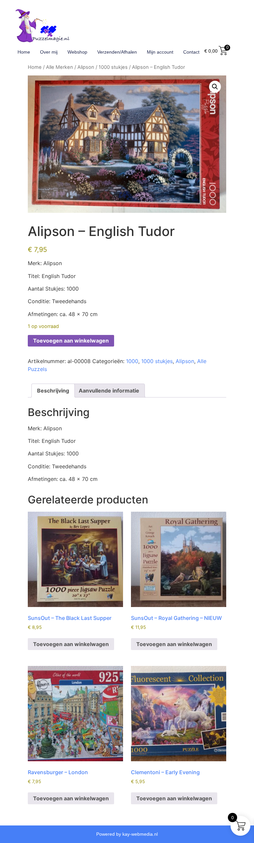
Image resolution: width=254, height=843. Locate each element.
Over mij (49, 52)
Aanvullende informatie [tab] (109, 390)
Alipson (85, 67)
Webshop (77, 52)
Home (24, 52)
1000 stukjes (113, 67)
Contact (191, 52)
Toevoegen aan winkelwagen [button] (71, 644)
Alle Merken (59, 67)
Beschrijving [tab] (53, 390)
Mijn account (160, 52)
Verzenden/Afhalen (117, 52)
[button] (215, 87)
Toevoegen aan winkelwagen (71, 340)
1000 (132, 361)
